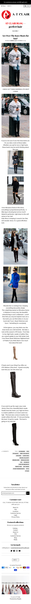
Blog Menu (15, 31)
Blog (15, 538)
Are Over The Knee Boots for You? (15, 37)
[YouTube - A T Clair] (19, 551)
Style (27, 468)
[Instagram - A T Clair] (17, 551)
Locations (15, 511)
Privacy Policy (16, 517)
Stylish (27, 471)
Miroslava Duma (25, 460)
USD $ (9, 6)
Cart (27, 6)
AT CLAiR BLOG (14, 23)
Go (28, 493)
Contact (15, 530)
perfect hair (18, 466)
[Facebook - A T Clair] (14, 551)
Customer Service (15, 513)
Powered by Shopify (15, 599)
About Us (15, 507)
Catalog (15, 528)
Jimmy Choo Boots (24, 453)
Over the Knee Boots (24, 464)
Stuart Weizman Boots (18, 468)
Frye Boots (15, 453)
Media (15, 539)
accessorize (22, 451)
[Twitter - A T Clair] (11, 551)
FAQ (15, 509)
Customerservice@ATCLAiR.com (20, 548)
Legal (15, 515)
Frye (28, 451)
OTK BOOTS (26, 462)
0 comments (5, 451)
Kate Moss (18, 455)
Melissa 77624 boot (24, 457)
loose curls (26, 455)
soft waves (26, 466)
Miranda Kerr (16, 460)
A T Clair (17, 597)
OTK (21, 462)
